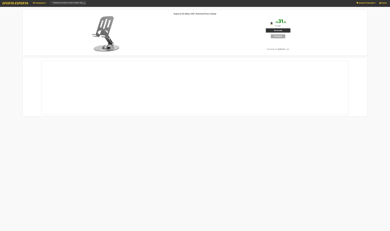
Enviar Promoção (367, 3)
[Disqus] (195, 87)
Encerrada (278, 30)
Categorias (40, 3)
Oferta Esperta (15, 3)
